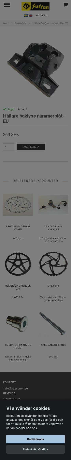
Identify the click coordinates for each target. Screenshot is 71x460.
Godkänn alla (35, 439)
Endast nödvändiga (35, 449)
